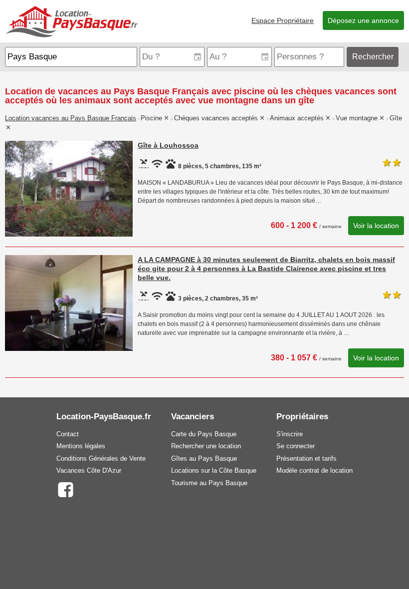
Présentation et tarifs (306, 458)
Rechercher (373, 56)
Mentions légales (80, 446)
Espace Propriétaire (282, 20)
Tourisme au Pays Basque (209, 483)
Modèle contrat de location (314, 470)
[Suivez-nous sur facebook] (65, 489)
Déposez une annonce (363, 20)
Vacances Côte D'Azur (88, 470)
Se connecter (295, 446)
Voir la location (376, 226)
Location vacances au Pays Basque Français (70, 118)
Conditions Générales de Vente (101, 458)
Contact (67, 434)
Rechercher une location (206, 446)
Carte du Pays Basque (203, 434)
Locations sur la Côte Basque (213, 470)
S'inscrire (289, 434)
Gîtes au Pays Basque (204, 458)
